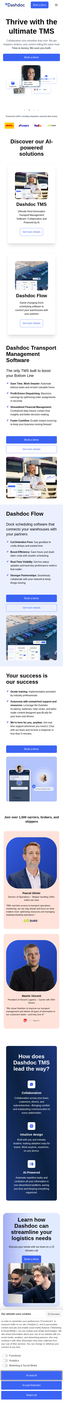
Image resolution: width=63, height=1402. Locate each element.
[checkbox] (11, 1356)
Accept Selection (31, 1385)
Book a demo (39, 5)
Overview (55, 1314)
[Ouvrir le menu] (56, 5)
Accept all (31, 1375)
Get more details (31, 232)
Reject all (31, 1395)
